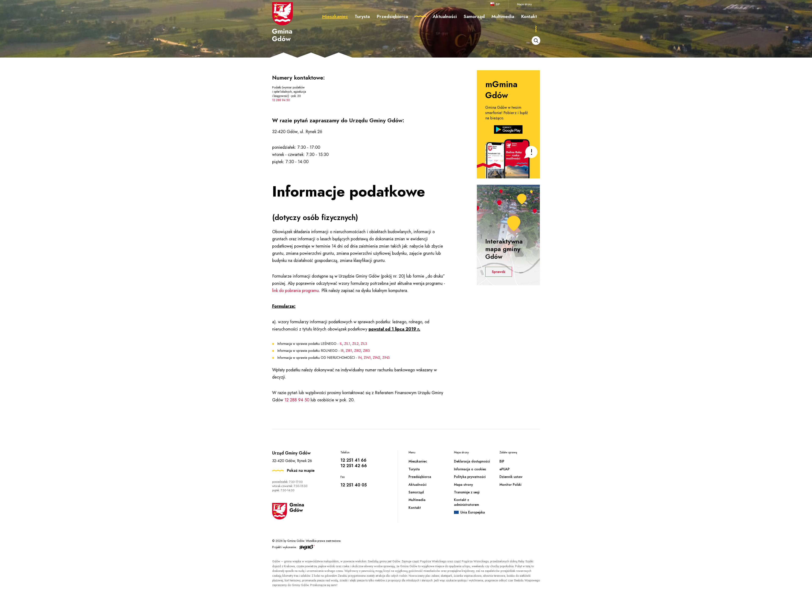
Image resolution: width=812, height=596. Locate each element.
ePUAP (504, 469)
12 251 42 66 (353, 466)
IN (360, 357)
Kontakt (415, 507)
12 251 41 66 (353, 460)
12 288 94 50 (281, 100)
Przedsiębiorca (420, 476)
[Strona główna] (282, 21)
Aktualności (418, 484)
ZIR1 (349, 350)
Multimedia (417, 499)
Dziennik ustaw (510, 476)
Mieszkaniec (418, 461)
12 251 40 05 (353, 485)
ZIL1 (347, 343)
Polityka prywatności (470, 476)
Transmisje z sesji (467, 492)
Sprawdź (498, 271)
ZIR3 (366, 350)
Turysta (414, 469)
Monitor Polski (510, 484)
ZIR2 (357, 350)
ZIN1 (367, 357)
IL (341, 343)
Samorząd (416, 492)
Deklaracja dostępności (472, 461)
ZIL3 (364, 343)
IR (342, 350)
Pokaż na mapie (301, 470)
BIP (498, 4)
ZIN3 (386, 357)
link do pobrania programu (295, 291)
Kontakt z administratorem (466, 502)
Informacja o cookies (470, 469)
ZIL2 (355, 343)
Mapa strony (524, 4)
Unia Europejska (472, 512)
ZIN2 (376, 357)
